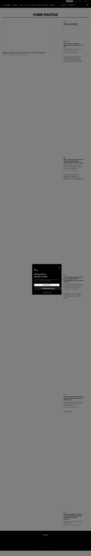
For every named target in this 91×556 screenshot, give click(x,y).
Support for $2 (46, 285)
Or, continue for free (47, 292)
